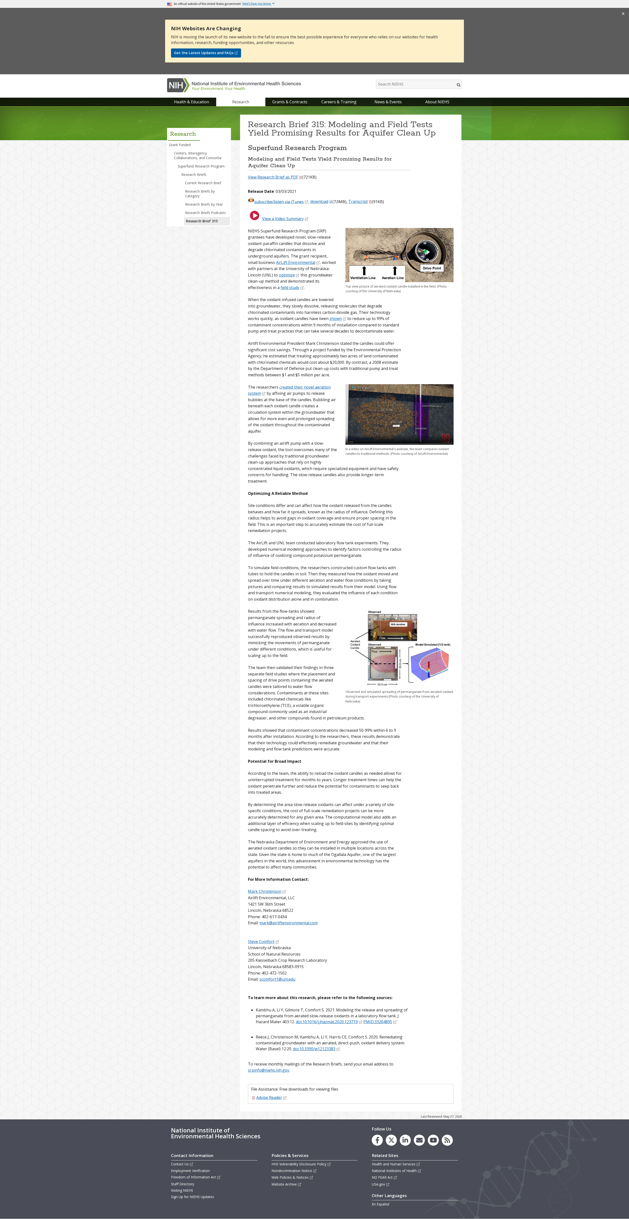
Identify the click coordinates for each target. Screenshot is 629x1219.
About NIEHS (437, 102)
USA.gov (378, 1184)
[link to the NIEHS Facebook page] (377, 1140)
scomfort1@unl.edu (277, 979)
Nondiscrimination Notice (292, 1170)
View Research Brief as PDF (273, 177)
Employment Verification (190, 1170)
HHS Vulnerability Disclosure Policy (299, 1164)
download (319, 201)
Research (240, 102)
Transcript (358, 201)
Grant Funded (180, 144)
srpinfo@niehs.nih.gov (268, 1070)
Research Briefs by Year (204, 204)
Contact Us (180, 1164)
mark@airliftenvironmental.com (288, 923)
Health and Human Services (393, 1164)
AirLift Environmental (295, 262)
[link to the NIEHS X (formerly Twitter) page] (391, 1140)
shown (335, 318)
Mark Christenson (264, 891)
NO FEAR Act (382, 1177)
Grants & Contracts (289, 102)
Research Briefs (193, 174)
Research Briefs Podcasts (205, 212)
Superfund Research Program (201, 166)
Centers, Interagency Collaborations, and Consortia (197, 155)
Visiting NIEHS (182, 1190)
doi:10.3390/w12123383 (314, 1048)
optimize (287, 275)
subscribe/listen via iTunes (279, 201)
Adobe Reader (269, 1097)
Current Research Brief (203, 183)
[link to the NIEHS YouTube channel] (433, 1140)
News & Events (388, 102)
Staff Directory (182, 1184)
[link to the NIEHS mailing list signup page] (419, 1140)
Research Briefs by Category (200, 193)
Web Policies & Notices (290, 1177)
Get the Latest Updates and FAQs (203, 52)
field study (290, 287)
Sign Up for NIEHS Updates (192, 1196)
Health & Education (191, 102)
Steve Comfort (261, 941)
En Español (380, 1204)
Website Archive (284, 1184)
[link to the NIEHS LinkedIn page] (405, 1140)
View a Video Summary (283, 218)
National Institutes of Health (394, 1170)
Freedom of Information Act (193, 1177)
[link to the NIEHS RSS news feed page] (447, 1140)
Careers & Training (339, 102)
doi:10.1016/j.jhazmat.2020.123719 (327, 1021)
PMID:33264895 (377, 1021)
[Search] (459, 85)
